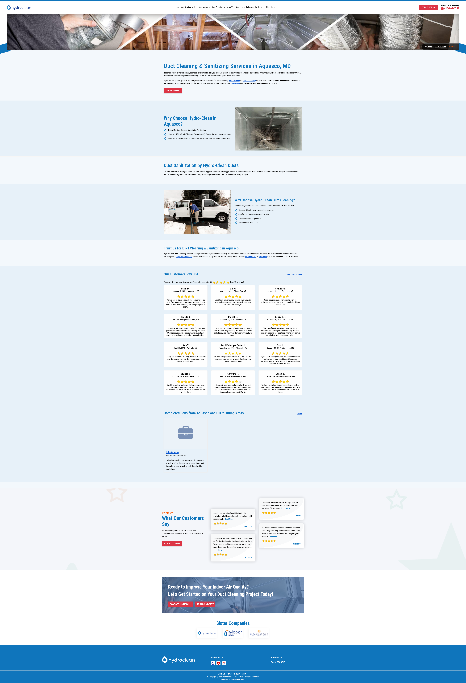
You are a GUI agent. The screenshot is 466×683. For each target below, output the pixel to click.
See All (299, 413)
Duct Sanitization (201, 7)
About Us (269, 7)
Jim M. (298, 516)
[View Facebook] (213, 663)
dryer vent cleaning (184, 256)
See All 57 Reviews (294, 275)
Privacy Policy (232, 674)
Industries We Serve (254, 7)
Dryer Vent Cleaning (235, 7)
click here (236, 83)
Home (177, 7)
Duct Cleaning (217, 7)
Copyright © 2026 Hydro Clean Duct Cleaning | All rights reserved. (234, 677)
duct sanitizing (249, 80)
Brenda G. (249, 557)
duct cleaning (234, 80)
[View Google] (223, 663)
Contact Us (244, 674)
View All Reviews (172, 543)
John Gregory (172, 452)
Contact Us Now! (179, 604)
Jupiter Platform (238, 680)
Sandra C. (297, 544)
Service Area (440, 46)
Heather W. (248, 526)
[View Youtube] (218, 663)
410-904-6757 (451, 8)
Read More (229, 519)
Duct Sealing (186, 7)
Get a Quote (427, 7)
